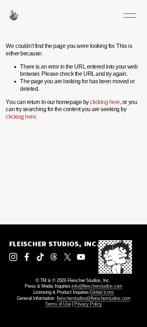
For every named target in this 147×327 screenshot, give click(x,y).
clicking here (105, 102)
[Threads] (54, 257)
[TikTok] (40, 257)
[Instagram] (13, 257)
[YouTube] (81, 257)
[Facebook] (26, 257)
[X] (67, 257)
